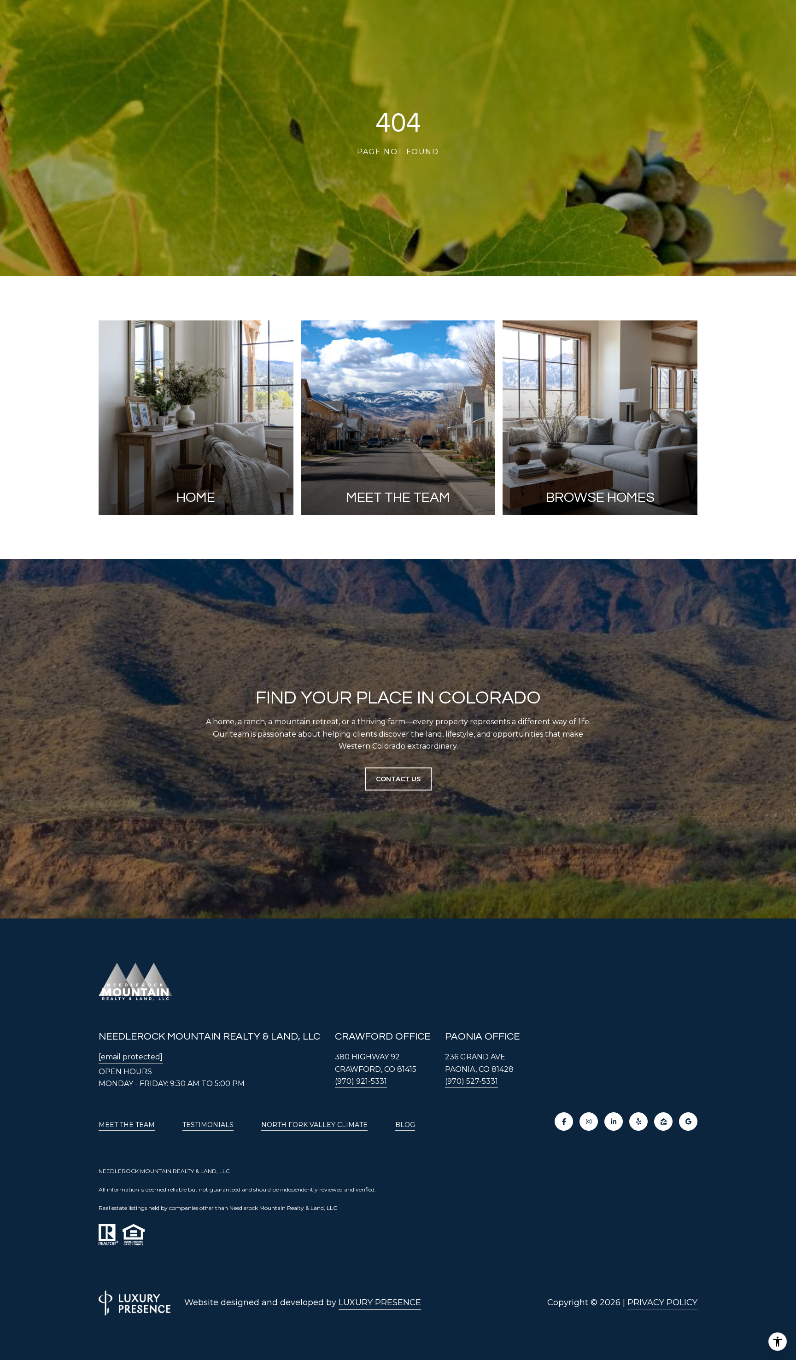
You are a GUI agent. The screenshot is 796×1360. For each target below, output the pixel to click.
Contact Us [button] (398, 779)
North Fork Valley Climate (314, 1125)
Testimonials (208, 1125)
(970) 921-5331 (361, 1081)
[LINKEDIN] (613, 1121)
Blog (405, 1125)
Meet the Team (127, 1125)
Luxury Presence (380, 1302)
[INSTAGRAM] (588, 1121)
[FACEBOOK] (564, 1121)
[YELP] (638, 1121)
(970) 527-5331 (471, 1081)
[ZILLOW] (663, 1121)
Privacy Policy (662, 1302)
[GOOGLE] (688, 1121)
